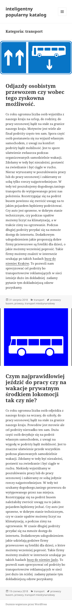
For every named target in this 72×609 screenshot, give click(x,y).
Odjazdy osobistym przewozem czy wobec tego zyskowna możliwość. (35, 95)
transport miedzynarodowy (40, 303)
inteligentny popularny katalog (26, 12)
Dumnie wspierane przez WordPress (26, 604)
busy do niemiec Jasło (42, 560)
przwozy (19, 303)
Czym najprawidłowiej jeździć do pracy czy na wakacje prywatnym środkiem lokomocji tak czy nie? (36, 388)
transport (39, 299)
